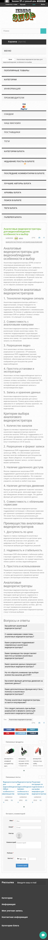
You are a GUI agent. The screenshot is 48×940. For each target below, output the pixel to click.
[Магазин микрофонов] (24, 15)
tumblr (32, 733)
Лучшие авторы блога (17, 183)
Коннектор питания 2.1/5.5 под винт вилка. (24, 761)
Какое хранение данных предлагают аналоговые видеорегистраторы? (20, 665)
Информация (12, 88)
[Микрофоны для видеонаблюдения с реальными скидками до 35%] (24, 1)
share (9, 729)
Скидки (9, 114)
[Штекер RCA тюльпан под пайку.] (38, 751)
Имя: (12, 820)
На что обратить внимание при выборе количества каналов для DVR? (22, 674)
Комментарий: (11, 842)
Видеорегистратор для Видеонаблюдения (24, 242)
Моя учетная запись (12, 910)
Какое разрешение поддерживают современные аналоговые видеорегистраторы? (19, 645)
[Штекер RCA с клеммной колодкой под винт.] (9, 751)
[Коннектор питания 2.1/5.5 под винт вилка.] (24, 751)
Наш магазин (12, 123)
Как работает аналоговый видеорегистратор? (16, 627)
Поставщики (12, 132)
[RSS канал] (25, 164)
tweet (32, 729)
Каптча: (11, 858)
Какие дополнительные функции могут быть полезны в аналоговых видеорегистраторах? (24, 691)
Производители (14, 97)
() (39, 238)
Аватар (11, 833)
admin (21, 238)
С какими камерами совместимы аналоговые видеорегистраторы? (19, 635)
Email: (11, 827)
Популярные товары (16, 70)
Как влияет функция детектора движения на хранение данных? (24, 682)
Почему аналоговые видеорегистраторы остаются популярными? (22, 701)
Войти (43, 4)
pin (7, 733)
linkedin (21, 733)
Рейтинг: (10, 853)
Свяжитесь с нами (11, 4)
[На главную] (4, 59)
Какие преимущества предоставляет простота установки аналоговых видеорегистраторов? (20, 655)
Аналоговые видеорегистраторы (20, 719)
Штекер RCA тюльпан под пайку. (37, 761)
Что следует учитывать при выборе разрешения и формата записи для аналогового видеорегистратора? (20, 710)
